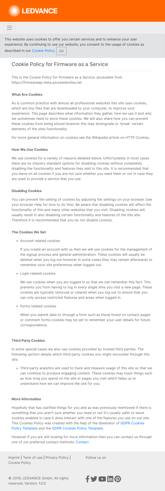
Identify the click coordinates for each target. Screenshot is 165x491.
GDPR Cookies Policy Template (77, 428)
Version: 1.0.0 (35, 483)
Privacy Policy (57, 457)
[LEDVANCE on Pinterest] (117, 480)
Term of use (32, 457)
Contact (82, 442)
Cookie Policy (43, 50)
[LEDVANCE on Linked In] (110, 480)
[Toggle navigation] (9, 27)
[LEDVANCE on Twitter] (94, 480)
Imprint (14, 457)
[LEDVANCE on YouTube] (102, 480)
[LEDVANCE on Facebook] (88, 480)
